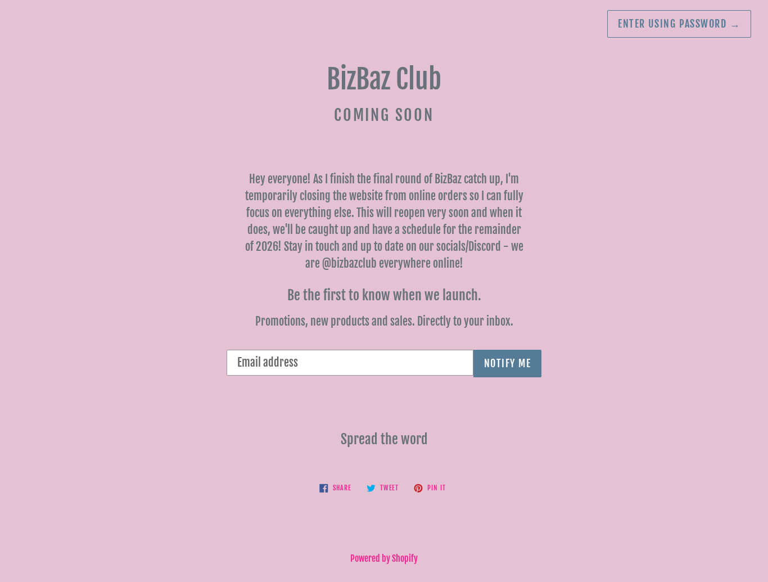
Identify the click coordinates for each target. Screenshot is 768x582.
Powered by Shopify (384, 558)
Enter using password (679, 23)
